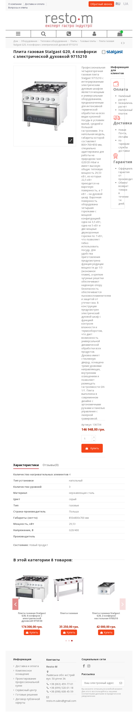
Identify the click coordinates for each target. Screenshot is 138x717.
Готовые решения (26, 694)
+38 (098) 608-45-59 (61, 691)
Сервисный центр (26, 690)
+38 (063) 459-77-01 (61, 684)
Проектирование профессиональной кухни (27, 682)
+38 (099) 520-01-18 (61, 687)
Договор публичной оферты (27, 700)
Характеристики (26, 465)
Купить (94, 448)
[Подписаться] (121, 682)
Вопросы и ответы (18, 7)
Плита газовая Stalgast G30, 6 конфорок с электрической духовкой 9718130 (32, 617)
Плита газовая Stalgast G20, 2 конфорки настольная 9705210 (106, 616)
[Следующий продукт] (124, 42)
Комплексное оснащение (23, 672)
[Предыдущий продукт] (122, 42)
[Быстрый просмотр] (46, 572)
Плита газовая (69, 613)
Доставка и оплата (35, 4)
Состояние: (21, 545)
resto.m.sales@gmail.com (61, 700)
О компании (15, 4)
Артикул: (86, 424)
